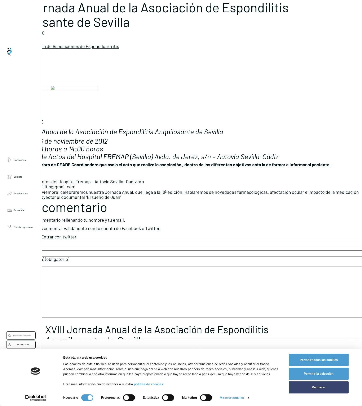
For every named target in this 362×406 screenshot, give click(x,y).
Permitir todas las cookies (319, 360)
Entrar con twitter (58, 236)
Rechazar (319, 387)
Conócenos (20, 159)
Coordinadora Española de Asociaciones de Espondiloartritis (59, 46)
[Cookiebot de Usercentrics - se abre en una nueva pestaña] (35, 398)
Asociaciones (21, 193)
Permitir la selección (319, 373)
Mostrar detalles (232, 397)
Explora (18, 176)
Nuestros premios (23, 226)
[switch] (129, 397)
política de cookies (148, 384)
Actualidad (19, 210)
